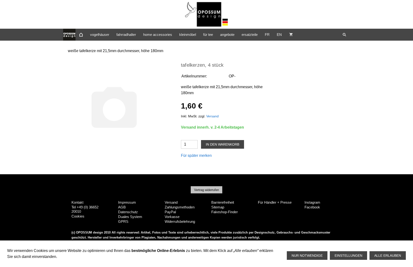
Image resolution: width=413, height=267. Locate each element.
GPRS (123, 221)
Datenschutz (128, 212)
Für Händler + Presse (275, 202)
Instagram (312, 202)
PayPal (170, 212)
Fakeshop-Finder (224, 212)
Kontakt (77, 202)
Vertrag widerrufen (206, 190)
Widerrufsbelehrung (180, 221)
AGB (122, 207)
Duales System (130, 217)
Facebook (312, 207)
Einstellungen (348, 255)
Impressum (127, 202)
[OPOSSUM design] (81, 35)
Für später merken (196, 155)
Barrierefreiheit (222, 202)
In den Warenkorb (222, 144)
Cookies (77, 216)
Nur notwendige (307, 255)
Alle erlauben (387, 255)
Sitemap (217, 207)
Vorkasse (172, 217)
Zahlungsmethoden (180, 207)
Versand (212, 116)
